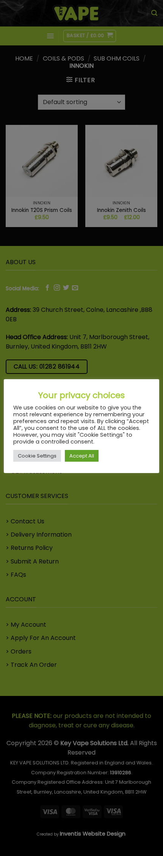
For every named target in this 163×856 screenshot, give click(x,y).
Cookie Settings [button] (37, 455)
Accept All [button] (81, 455)
